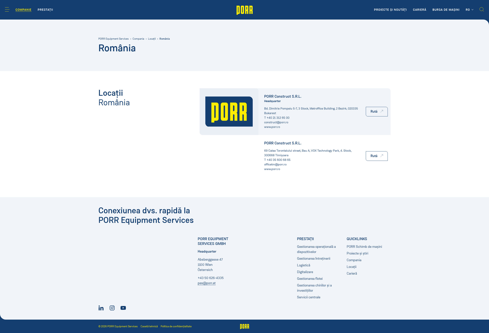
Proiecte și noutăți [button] (390, 10)
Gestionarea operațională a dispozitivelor (316, 249)
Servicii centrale (308, 297)
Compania (138, 38)
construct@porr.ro (276, 122)
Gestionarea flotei (310, 279)
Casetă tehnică (149, 326)
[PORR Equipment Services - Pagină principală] (244, 10)
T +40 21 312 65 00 (276, 117)
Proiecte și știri (357, 253)
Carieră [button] (419, 10)
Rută (374, 111)
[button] (7, 9)
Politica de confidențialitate (176, 326)
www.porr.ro (272, 127)
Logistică (303, 265)
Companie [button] (23, 10)
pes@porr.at (207, 283)
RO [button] (468, 10)
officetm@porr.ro (275, 164)
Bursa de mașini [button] (446, 10)
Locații (152, 38)
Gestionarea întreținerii (313, 258)
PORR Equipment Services (113, 38)
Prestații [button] (45, 10)
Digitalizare (305, 272)
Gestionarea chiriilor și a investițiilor (314, 288)
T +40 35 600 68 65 (277, 160)
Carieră (352, 273)
